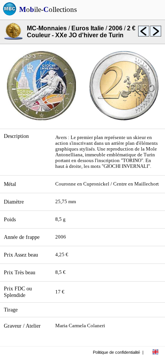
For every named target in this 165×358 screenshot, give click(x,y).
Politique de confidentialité (116, 352)
